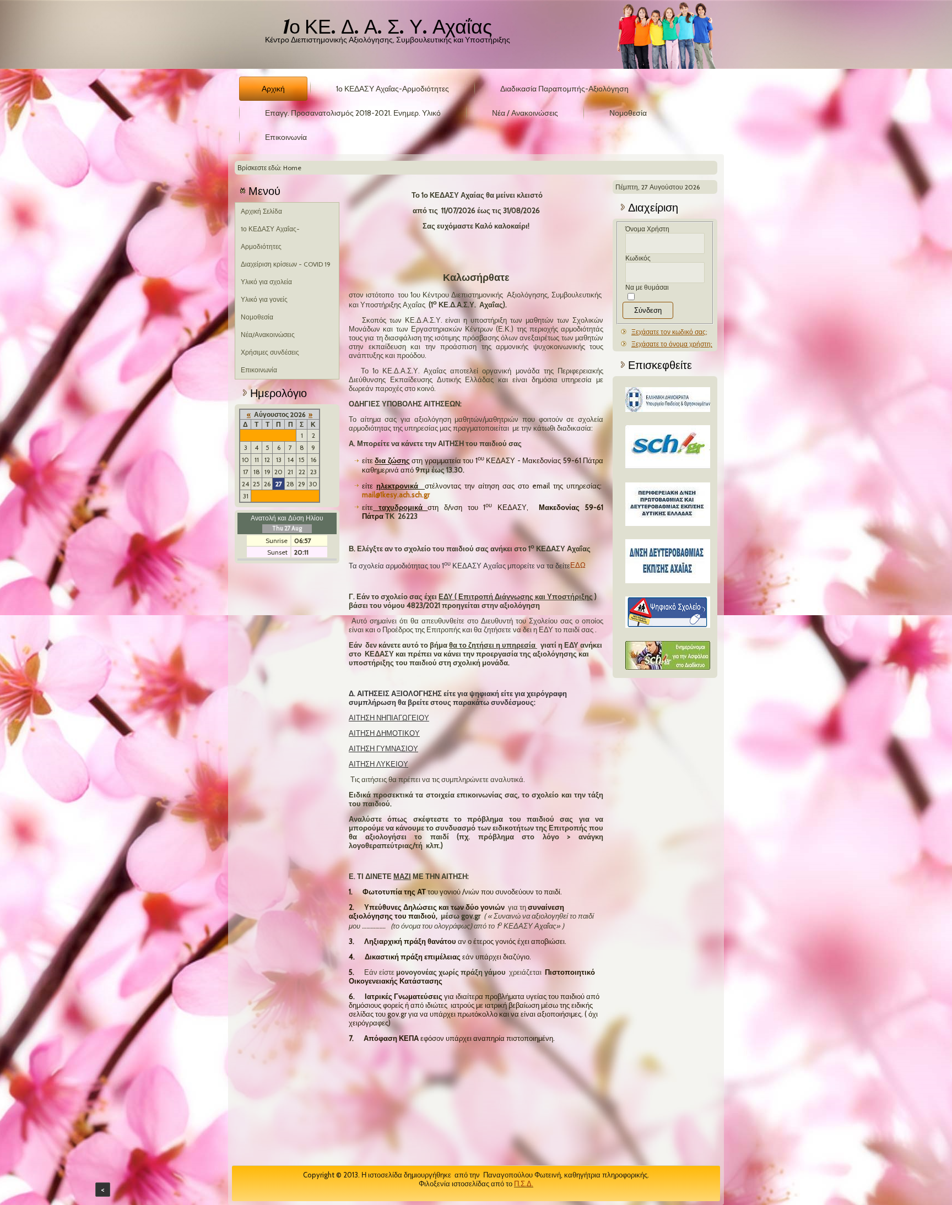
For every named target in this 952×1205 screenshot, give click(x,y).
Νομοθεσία (628, 113)
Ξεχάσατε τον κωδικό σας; (669, 332)
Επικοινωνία (286, 137)
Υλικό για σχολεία (266, 282)
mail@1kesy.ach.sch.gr (396, 494)
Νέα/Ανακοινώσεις (268, 334)
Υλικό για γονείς (264, 299)
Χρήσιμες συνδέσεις (270, 352)
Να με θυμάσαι (647, 287)
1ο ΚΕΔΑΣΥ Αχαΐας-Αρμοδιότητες (392, 89)
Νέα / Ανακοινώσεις (525, 113)
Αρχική (273, 89)
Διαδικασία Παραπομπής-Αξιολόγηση (564, 89)
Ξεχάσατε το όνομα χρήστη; (671, 344)
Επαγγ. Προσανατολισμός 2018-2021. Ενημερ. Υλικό (353, 113)
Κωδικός (638, 258)
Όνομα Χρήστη (647, 229)
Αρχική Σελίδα (261, 211)
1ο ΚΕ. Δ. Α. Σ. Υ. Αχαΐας (387, 26)
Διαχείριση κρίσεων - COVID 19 (286, 264)
